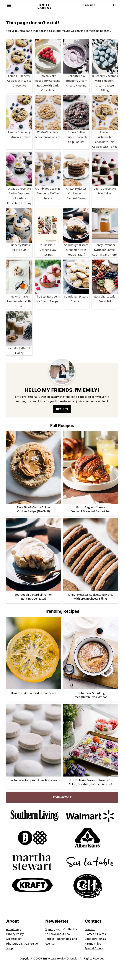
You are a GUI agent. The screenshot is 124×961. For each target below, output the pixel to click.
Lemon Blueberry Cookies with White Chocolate (19, 81)
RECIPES (62, 409)
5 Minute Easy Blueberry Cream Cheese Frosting (76, 81)
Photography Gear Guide (22, 944)
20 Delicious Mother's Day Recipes (47, 250)
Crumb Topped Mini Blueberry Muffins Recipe (47, 193)
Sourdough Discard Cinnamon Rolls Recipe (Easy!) (76, 250)
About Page (13, 929)
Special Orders (94, 948)
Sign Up (50, 929)
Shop (9, 948)
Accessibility (13, 939)
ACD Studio (71, 958)
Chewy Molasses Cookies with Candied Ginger (76, 193)
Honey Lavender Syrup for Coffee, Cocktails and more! (104, 250)
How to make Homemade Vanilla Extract (19, 301)
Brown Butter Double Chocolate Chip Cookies (76, 137)
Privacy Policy (15, 934)
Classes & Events (95, 934)
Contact (90, 929)
